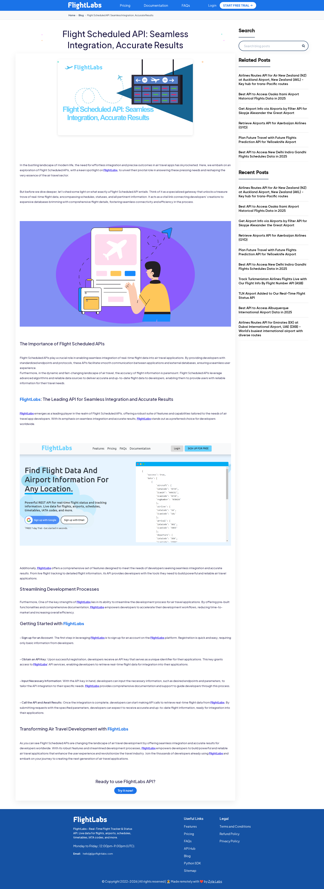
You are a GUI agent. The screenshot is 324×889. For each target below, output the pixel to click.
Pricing (125, 5)
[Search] (303, 45)
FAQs (186, 5)
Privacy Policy (230, 841)
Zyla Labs (215, 881)
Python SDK (192, 863)
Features (190, 826)
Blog (81, 15)
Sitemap (190, 870)
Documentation (156, 5)
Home (72, 15)
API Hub (189, 848)
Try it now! (125, 790)
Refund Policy (229, 834)
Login (212, 5)
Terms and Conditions (235, 826)
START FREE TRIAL (236, 5)
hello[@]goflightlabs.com (98, 853)
